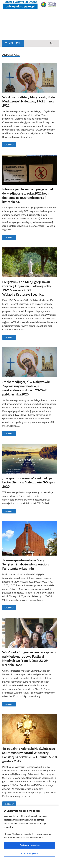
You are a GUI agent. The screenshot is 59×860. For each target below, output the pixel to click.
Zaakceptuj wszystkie (29, 845)
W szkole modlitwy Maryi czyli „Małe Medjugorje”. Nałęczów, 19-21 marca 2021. (28, 101)
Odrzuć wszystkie (29, 853)
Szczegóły (8, 144)
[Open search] (51, 43)
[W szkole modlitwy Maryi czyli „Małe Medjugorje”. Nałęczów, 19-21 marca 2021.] (29, 78)
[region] (29, 833)
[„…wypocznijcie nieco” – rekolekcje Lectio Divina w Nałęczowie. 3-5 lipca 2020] (29, 459)
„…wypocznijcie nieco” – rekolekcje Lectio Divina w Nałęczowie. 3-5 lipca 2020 (28, 482)
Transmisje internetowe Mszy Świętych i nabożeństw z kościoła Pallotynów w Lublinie (25, 564)
